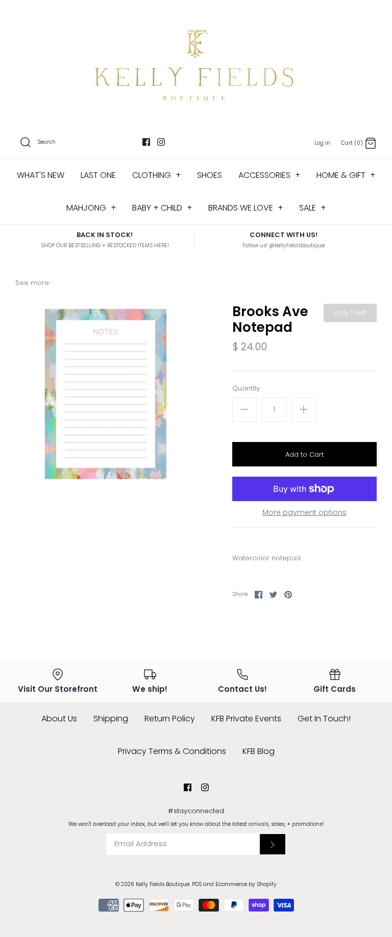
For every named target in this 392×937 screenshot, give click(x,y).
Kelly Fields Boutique (162, 884)
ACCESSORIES (269, 175)
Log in (322, 143)
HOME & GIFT (346, 175)
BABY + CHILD (162, 208)
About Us (59, 718)
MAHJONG (91, 208)
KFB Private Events (246, 718)
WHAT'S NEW (40, 175)
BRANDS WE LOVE (245, 208)
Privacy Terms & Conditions (172, 751)
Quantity (246, 388)
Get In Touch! (324, 718)
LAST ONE (98, 175)
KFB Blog (258, 751)
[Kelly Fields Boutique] (196, 64)
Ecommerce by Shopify (246, 884)
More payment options (304, 512)
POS (197, 884)
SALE (312, 208)
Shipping (110, 718)
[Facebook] (146, 142)
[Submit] (272, 844)
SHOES (209, 175)
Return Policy (169, 718)
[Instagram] (161, 142)
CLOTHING (156, 175)
